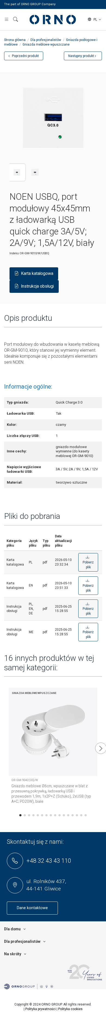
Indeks (14, 253)
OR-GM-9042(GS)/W (24, 780)
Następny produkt (81, 56)
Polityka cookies (70, 1009)
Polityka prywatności (40, 1009)
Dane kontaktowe (32, 908)
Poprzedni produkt (25, 56)
